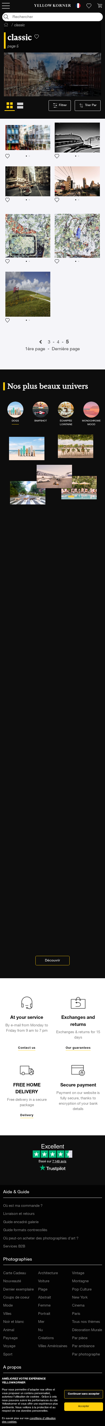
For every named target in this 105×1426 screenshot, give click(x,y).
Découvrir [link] (52, 960)
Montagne (80, 1281)
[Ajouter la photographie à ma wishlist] (28, 140)
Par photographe (86, 1354)
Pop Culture (82, 1289)
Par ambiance (83, 1346)
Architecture (48, 1273)
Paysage (10, 1338)
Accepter (83, 1406)
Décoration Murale (87, 1330)
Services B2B (14, 1246)
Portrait (44, 1314)
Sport (7, 1354)
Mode (8, 1306)
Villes (7, 1314)
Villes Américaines (52, 1346)
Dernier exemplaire (18, 1289)
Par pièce (79, 1338)
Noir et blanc (13, 1322)
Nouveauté (12, 1281)
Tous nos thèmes (86, 1322)
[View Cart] (99, 6)
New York (80, 1298)
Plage (42, 1289)
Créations (46, 1338)
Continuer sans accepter (83, 1394)
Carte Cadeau (14, 1273)
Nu (40, 1330)
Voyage (9, 1346)
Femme (44, 1306)
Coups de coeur (16, 1298)
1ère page (35, 349)
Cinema (78, 1306)
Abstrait (44, 1298)
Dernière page (66, 349)
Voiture (43, 1281)
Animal (8, 1330)
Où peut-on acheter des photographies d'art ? (40, 1238)
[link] (52, 6)
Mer (41, 1322)
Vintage (78, 1273)
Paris (76, 1314)
